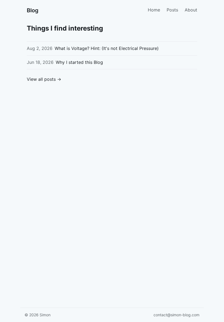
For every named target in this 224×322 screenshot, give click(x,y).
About (191, 10)
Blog (33, 10)
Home (154, 10)
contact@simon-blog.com (176, 314)
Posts (172, 10)
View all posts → (44, 79)
